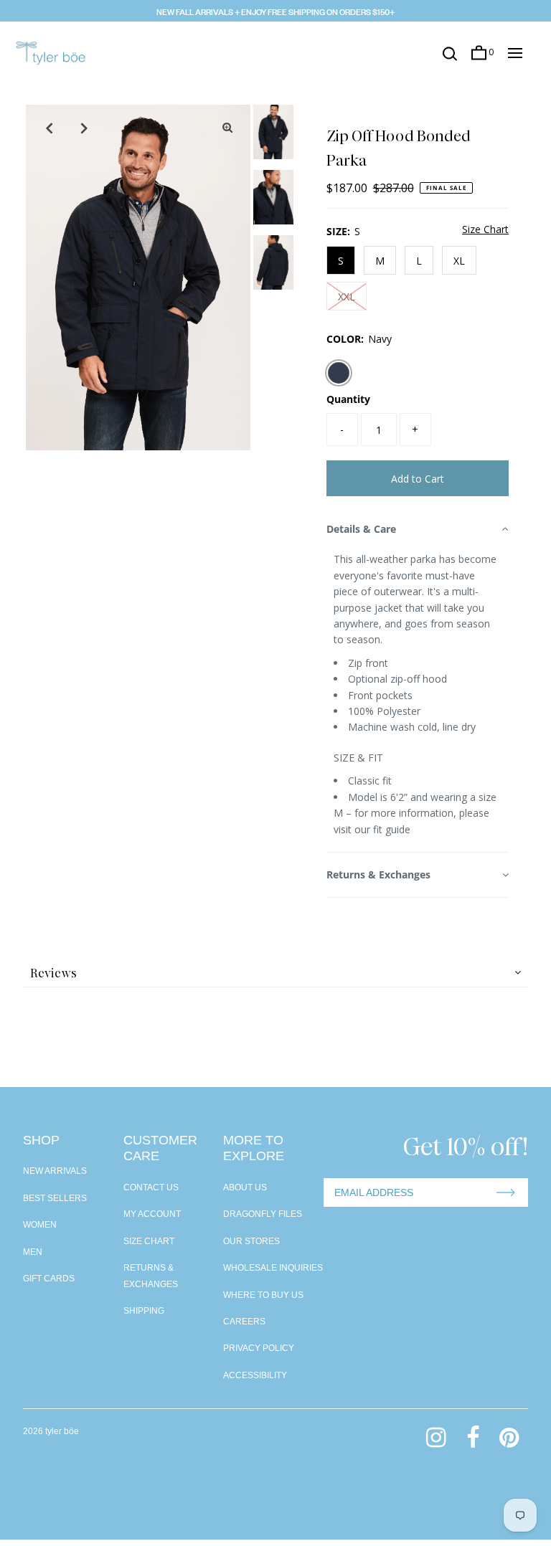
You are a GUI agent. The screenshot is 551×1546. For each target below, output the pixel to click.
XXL (346, 296)
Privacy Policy (258, 1348)
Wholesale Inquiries (273, 1268)
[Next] (84, 127)
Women (40, 1225)
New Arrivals (55, 1171)
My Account (152, 1214)
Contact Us (151, 1187)
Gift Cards (49, 1279)
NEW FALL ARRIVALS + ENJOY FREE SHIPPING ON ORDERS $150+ (275, 11)
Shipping (143, 1311)
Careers (244, 1322)
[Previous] (49, 127)
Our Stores (251, 1241)
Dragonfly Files (262, 1214)
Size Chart (485, 230)
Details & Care (361, 529)
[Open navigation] (515, 53)
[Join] (505, 1192)
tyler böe (62, 1431)
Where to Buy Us (263, 1295)
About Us (245, 1187)
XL (459, 260)
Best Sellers (55, 1198)
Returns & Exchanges (378, 874)
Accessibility (255, 1375)
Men (32, 1252)
